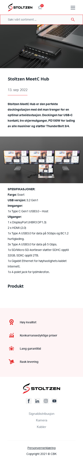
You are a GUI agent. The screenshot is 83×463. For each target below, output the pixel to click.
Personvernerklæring (41, 448)
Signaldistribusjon (41, 413)
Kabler (41, 427)
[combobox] (41, 20)
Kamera (41, 420)
